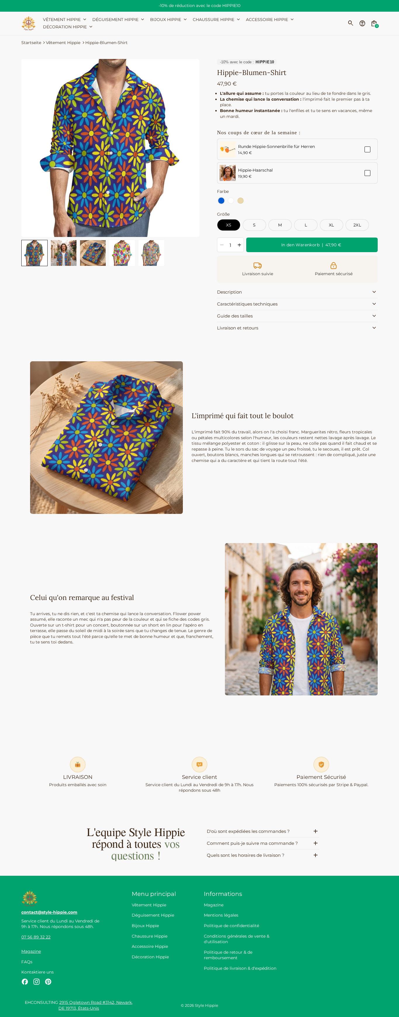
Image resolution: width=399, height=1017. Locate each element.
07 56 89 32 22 (36, 937)
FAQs (26, 961)
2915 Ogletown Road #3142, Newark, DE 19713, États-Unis (95, 1005)
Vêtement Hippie (63, 42)
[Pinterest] (48, 981)
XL (331, 225)
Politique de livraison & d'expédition (240, 968)
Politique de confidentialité (231, 925)
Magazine (31, 951)
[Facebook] (24, 981)
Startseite (31, 42)
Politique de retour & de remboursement (228, 955)
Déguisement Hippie (153, 915)
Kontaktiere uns (37, 972)
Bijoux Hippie (145, 925)
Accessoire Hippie (150, 946)
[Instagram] (36, 981)
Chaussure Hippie (149, 936)
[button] (34, 253)
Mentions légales (221, 915)
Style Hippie (206, 1005)
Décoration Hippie (150, 957)
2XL (357, 225)
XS (229, 225)
